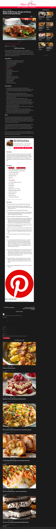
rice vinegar (10, 68)
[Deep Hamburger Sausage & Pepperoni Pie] (42, 24)
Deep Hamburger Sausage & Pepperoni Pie (42, 28)
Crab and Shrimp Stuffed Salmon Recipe (49, 17)
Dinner (9, 366)
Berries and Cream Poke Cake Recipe (42, 38)
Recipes (19, 7)
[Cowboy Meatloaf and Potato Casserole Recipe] (49, 44)
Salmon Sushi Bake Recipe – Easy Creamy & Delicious (15, 491)
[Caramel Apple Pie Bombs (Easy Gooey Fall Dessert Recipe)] (19, 446)
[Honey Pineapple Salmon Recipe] (49, 35)
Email (4, 331)
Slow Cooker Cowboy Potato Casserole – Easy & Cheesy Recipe (17, 429)
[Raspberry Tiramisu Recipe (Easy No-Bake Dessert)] (19, 384)
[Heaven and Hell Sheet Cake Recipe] (42, 14)
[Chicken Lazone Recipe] (49, 24)
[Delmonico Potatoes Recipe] (19, 353)
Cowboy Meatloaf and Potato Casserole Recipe (49, 48)
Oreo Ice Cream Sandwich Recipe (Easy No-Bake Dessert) (16, 522)
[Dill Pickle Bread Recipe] (42, 44)
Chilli (30, 50)
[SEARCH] (51, 7)
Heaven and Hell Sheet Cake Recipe (42, 17)
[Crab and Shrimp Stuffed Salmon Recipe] (49, 14)
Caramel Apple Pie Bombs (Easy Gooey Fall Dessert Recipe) (16, 460)
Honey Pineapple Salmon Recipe (49, 38)
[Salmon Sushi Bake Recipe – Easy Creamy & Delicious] (19, 476)
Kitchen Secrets (32, 7)
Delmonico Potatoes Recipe (9, 368)
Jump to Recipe (7, 43)
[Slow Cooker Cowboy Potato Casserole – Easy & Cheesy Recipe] (19, 415)
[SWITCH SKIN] (52, 7)
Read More (4, 433)
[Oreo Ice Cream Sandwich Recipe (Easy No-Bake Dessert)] (19, 507)
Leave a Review (17, 43)
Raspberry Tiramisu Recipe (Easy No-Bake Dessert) (14, 399)
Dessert (11, 397)
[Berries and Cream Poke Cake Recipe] (42, 35)
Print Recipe (13, 43)
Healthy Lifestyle (25, 7)
